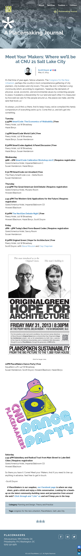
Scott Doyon (43, 70)
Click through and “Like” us (27, 496)
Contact (73, 5)
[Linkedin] (79, 553)
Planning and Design (26, 505)
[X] (79, 550)
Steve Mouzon (28, 246)
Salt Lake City (59, 511)
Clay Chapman (45, 246)
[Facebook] (79, 547)
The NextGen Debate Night (25, 213)
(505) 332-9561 (10, 544)
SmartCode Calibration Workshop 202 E (34, 160)
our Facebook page (47, 487)
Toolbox (61, 5)
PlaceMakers (46, 511)
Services (51, 5)
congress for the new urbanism (27, 511)
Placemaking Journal (68, 11)
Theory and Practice (44, 505)
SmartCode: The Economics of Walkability (32, 121)
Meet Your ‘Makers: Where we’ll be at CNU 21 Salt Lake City (40, 59)
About (41, 5)
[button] (66, 5)
